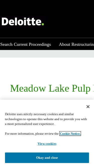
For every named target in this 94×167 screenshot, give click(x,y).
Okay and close (47, 157)
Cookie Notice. (70, 133)
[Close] (87, 106)
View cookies (47, 143)
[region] (47, 133)
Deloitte (23, 22)
